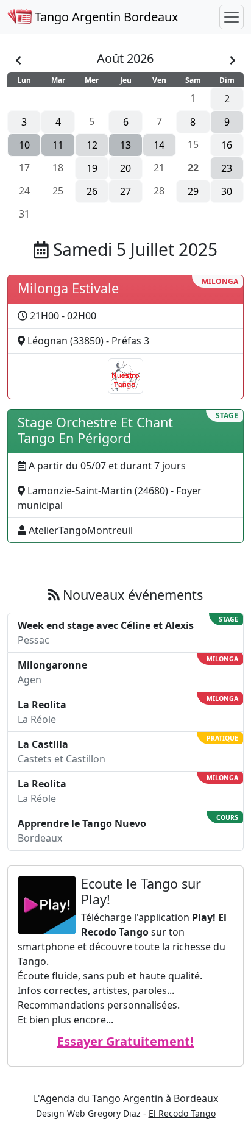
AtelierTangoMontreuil (81, 530)
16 (226, 145)
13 (125, 145)
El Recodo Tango (182, 1113)
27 (125, 191)
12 (92, 145)
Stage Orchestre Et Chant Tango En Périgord (95, 430)
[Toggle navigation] (231, 17)
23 (226, 168)
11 (57, 145)
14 (159, 145)
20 (125, 168)
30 (226, 191)
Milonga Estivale (68, 288)
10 (24, 145)
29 (193, 191)
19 (92, 168)
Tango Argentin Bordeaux (105, 17)
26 (92, 191)
